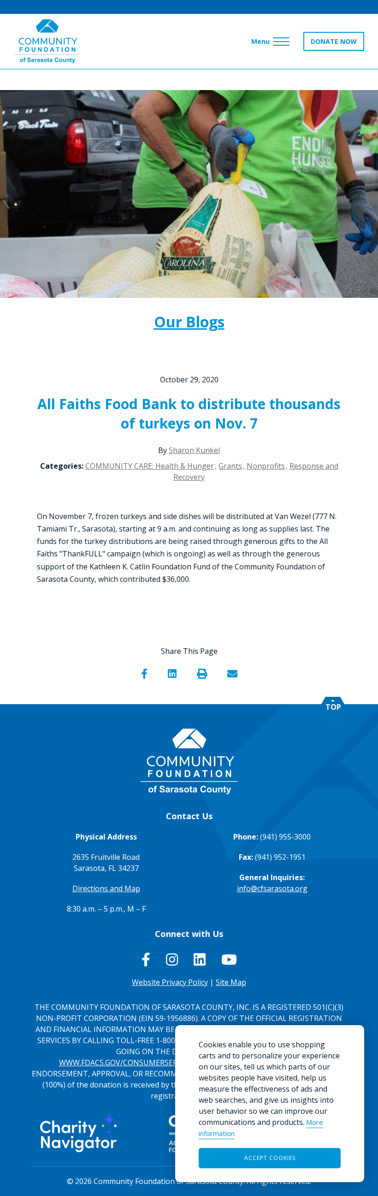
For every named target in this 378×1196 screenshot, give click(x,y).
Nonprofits (266, 466)
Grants (230, 466)
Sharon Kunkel (194, 450)
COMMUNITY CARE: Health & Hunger (149, 466)
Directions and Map (106, 888)
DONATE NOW (334, 41)
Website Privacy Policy (170, 982)
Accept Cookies (269, 1158)
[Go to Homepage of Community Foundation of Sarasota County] (47, 41)
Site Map (231, 982)
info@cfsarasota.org (272, 888)
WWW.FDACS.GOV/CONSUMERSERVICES (128, 1062)
